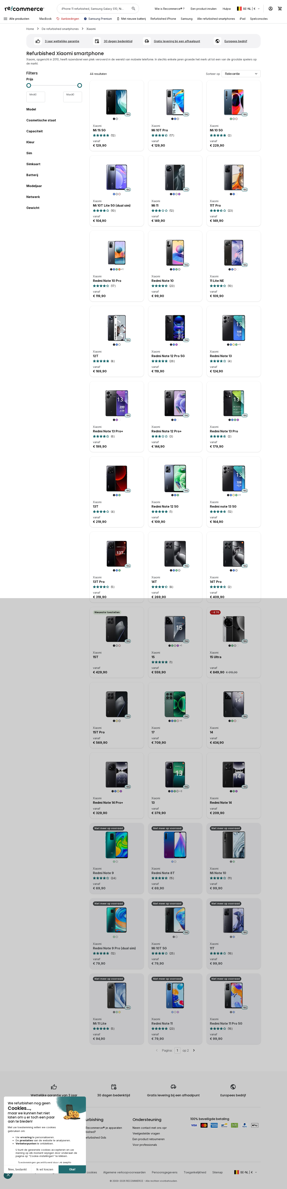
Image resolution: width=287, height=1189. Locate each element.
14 (211, 732)
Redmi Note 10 (163, 281)
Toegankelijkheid (195, 1172)
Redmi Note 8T (163, 873)
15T (95, 657)
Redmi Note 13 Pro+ (108, 431)
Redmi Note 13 (221, 356)
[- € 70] (234, 631)
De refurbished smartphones (60, 28)
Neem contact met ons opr (150, 1127)
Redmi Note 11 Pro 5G (226, 1023)
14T (154, 582)
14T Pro (216, 582)
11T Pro (215, 205)
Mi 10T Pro (160, 130)
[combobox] (92, 8)
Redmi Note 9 (103, 873)
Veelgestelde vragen (146, 1133)
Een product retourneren (149, 1139)
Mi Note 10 (218, 873)
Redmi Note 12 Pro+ (167, 431)
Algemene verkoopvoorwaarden (124, 1172)
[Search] (133, 8)
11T (212, 948)
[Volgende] (194, 1050)
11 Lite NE (217, 281)
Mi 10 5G (216, 130)
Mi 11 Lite (99, 1023)
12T (95, 356)
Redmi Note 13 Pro (224, 431)
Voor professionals (145, 1144)
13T (95, 506)
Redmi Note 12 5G (165, 506)
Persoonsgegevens (164, 1172)
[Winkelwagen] (280, 8)
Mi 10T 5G (159, 948)
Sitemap (217, 1172)
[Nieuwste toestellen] (117, 631)
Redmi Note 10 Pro (107, 281)
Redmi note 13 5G (223, 506)
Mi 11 (155, 205)
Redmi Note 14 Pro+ (108, 803)
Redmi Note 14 (221, 803)
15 (153, 657)
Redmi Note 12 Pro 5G (168, 356)
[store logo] (24, 8)
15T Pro (99, 732)
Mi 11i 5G (99, 130)
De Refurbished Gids (92, 1137)
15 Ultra (215, 657)
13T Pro (99, 582)
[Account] (270, 8)
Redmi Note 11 (162, 1023)
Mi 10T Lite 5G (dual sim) (112, 205)
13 (153, 803)
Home (30, 28)
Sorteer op (213, 73)
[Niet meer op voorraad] (117, 847)
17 (153, 732)
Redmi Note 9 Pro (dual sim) (114, 948)
